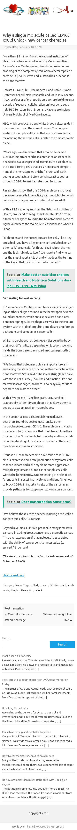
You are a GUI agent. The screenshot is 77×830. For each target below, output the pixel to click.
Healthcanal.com (13, 575)
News (19, 585)
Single (14, 590)
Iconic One (18, 826)
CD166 (53, 585)
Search (6, 638)
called (34, 585)
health (12, 47)
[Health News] (38, 16)
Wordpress (57, 826)
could (63, 585)
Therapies (27, 590)
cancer (44, 585)
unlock (39, 590)
